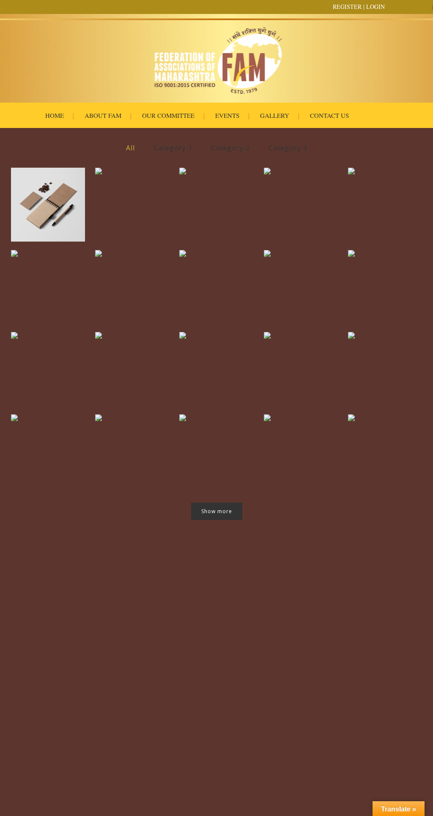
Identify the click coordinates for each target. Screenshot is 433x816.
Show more (216, 511)
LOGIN (375, 7)
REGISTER (347, 7)
